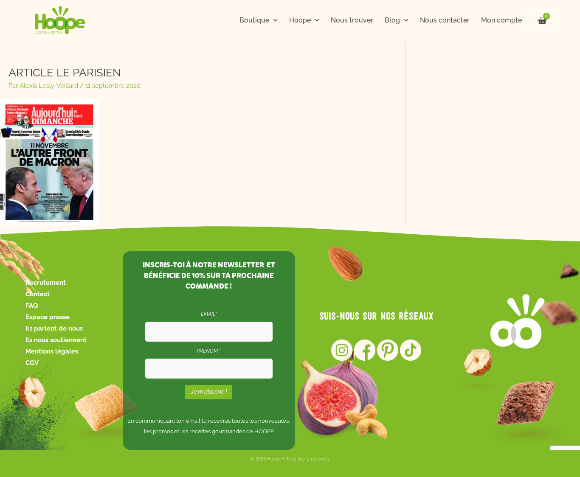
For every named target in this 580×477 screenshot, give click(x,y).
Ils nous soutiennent (56, 340)
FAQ (31, 305)
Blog (392, 20)
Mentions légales (51, 351)
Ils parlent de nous (54, 328)
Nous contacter (445, 20)
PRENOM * (209, 351)
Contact (37, 294)
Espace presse (47, 317)
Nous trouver (352, 20)
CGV (32, 363)
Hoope (300, 20)
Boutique (254, 20)
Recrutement (45, 282)
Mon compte (501, 20)
